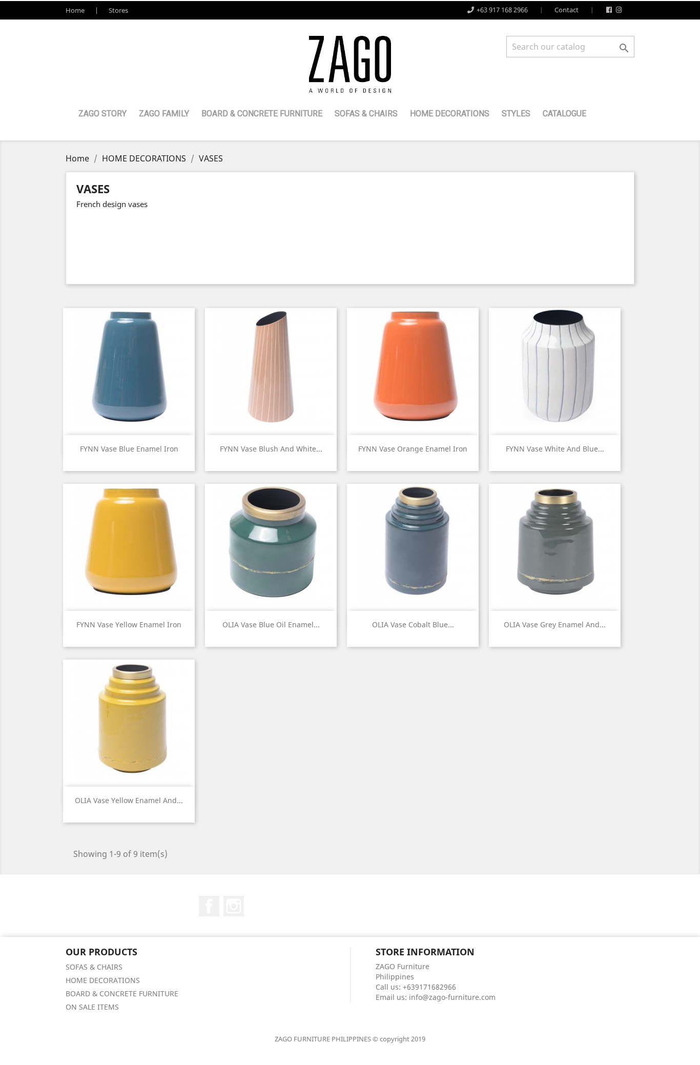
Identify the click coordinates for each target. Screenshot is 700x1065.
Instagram (233, 906)
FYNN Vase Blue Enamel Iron (129, 449)
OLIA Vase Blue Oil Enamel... (271, 624)
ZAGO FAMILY (164, 113)
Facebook (209, 906)
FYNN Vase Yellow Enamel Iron (128, 624)
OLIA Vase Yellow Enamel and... (129, 800)
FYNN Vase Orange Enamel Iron (412, 449)
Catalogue (564, 113)
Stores (118, 10)
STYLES (516, 113)
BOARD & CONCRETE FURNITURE (261, 113)
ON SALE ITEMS (92, 1007)
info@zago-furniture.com (452, 997)
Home (75, 10)
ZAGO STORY (102, 113)
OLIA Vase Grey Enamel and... (555, 624)
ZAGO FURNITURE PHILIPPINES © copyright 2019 (350, 1038)
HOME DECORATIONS (449, 113)
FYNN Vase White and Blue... (555, 449)
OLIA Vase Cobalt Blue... (413, 624)
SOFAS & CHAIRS (366, 113)
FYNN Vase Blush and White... (271, 449)
